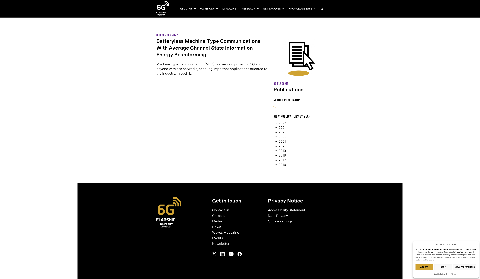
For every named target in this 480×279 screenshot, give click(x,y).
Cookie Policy (439, 274)
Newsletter (220, 244)
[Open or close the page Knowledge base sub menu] (314, 8)
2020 (282, 146)
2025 (282, 123)
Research (248, 8)
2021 (282, 141)
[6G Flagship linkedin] (222, 254)
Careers (218, 216)
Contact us (221, 210)
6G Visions (207, 8)
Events (217, 238)
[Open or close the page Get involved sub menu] (283, 8)
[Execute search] (275, 106)
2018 (282, 155)
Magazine (229, 8)
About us (186, 8)
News (216, 227)
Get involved (272, 8)
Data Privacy (451, 274)
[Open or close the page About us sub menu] (195, 8)
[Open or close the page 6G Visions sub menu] (217, 8)
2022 (282, 137)
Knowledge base (300, 8)
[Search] (322, 9)
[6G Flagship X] (214, 254)
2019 (282, 151)
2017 (282, 160)
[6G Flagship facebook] (240, 254)
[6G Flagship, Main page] (168, 212)
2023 (282, 132)
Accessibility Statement (286, 210)
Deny (443, 267)
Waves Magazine (225, 232)
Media (217, 221)
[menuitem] (186, 9)
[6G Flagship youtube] (231, 254)
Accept (424, 267)
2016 (282, 165)
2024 (282, 127)
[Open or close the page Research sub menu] (257, 8)
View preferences (465, 267)
